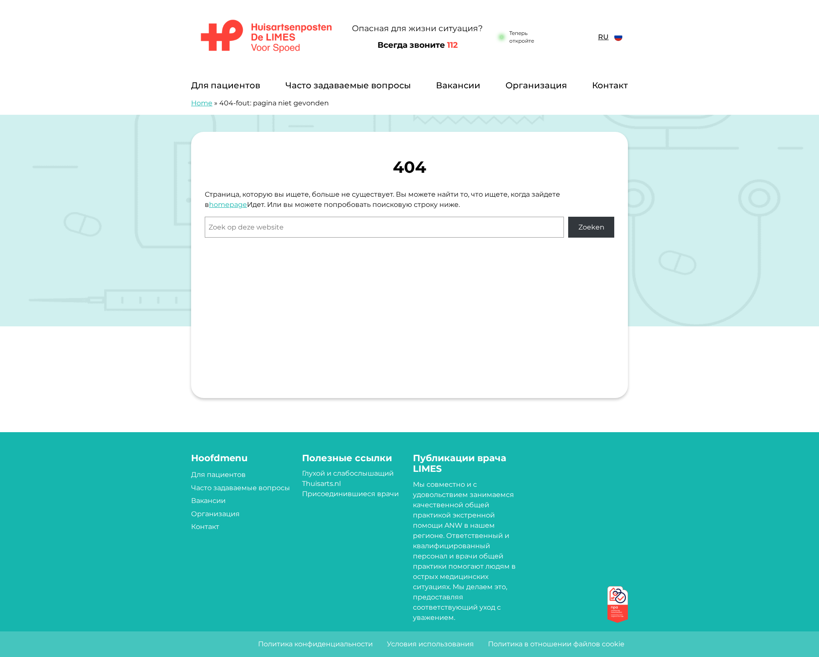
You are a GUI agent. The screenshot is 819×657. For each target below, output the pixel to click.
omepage (230, 205)
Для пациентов (225, 85)
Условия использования (430, 644)
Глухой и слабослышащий (348, 473)
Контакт (610, 85)
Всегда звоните (418, 45)
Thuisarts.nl (321, 484)
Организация (536, 85)
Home (201, 103)
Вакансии (458, 85)
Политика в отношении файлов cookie (556, 644)
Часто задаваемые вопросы (348, 85)
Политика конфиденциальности (315, 644)
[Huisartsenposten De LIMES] (266, 37)
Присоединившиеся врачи (350, 494)
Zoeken (591, 227)
